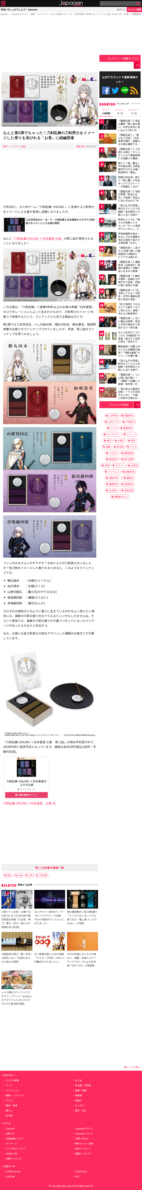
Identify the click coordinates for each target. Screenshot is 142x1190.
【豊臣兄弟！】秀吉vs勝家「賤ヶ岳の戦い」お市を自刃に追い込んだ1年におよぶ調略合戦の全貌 (129, 127)
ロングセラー (113, 434)
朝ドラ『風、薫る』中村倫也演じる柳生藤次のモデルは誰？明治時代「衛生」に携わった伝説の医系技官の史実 (129, 170)
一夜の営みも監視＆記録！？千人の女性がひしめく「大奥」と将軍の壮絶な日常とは (129, 395)
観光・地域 (11, 1105)
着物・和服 (80, 1090)
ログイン (121, 9)
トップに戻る (133, 1067)
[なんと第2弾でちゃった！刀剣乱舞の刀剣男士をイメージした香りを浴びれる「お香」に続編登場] (49, 100)
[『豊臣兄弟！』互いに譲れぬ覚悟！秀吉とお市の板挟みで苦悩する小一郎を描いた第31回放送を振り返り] (107, 322)
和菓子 (78, 1100)
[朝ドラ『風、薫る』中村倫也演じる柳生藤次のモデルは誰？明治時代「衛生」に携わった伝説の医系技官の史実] (107, 167)
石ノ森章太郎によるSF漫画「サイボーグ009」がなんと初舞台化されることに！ (49, 957)
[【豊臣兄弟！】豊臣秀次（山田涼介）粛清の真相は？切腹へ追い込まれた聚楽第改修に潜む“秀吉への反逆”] (107, 266)
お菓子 (121, 440)
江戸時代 (113, 415)
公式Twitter (115, 90)
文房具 (134, 465)
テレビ (133, 446)
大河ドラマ (113, 421)
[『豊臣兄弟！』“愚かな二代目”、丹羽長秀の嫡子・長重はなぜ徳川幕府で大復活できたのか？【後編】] (107, 139)
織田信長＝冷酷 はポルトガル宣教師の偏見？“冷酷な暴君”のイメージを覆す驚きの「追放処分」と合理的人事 (129, 353)
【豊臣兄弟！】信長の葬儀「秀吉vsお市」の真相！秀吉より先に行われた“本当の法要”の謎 (129, 197)
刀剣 (30, 875)
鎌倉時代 (113, 484)
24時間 (106, 112)
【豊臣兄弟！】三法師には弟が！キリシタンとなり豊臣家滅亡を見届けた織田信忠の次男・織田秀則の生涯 (129, 156)
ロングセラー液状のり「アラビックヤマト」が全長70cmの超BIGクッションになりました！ (49, 917)
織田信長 (128, 453)
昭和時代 (128, 484)
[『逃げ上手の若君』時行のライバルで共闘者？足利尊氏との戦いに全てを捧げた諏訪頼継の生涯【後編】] (107, 365)
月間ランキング (14, 1158)
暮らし (9, 1110)
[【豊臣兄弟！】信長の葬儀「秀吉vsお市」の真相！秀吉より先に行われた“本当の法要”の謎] (107, 195)
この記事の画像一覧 (51, 867)
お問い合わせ (82, 1138)
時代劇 (120, 446)
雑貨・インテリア (39, 13)
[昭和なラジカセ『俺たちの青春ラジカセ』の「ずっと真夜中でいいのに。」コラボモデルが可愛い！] (107, 223)
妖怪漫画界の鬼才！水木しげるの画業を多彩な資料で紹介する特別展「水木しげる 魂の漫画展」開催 (129, 240)
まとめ (78, 1080)
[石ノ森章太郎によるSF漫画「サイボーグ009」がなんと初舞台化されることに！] (49, 942)
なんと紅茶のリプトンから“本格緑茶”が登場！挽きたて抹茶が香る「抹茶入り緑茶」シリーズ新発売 (129, 338)
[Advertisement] (49, 44)
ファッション (12, 1090)
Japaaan (71, 4)
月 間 (133, 112)
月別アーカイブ (83, 1148)
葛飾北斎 (128, 490)
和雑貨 (78, 1095)
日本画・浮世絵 (83, 1085)
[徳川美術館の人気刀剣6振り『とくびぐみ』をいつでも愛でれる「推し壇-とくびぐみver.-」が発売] (82, 900)
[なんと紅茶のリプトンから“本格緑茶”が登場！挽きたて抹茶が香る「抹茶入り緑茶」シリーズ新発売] (107, 336)
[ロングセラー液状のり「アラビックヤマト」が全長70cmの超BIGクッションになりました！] (49, 900)
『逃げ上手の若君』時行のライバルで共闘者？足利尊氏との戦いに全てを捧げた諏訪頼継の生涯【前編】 (129, 213)
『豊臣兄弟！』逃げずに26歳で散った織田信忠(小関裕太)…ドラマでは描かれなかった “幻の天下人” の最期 (129, 255)
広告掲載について (15, 1138)
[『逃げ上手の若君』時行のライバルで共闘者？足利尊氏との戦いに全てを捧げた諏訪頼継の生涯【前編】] (107, 209)
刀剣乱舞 (43, 875)
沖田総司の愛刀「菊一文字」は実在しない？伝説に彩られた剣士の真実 (16, 957)
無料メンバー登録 (84, 1143)
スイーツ (131, 434)
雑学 (109, 440)
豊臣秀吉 (130, 471)
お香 (20, 875)
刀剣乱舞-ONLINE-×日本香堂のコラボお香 (26, 783)
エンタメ (79, 1105)
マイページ (11, 1143)
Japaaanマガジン (19, 13)
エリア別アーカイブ (16, 1148)
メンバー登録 (134, 9)
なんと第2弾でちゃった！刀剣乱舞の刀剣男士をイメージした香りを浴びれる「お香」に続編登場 (95, 13)
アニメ (113, 428)
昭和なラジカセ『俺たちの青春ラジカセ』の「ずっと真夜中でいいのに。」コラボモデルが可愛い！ (129, 227)
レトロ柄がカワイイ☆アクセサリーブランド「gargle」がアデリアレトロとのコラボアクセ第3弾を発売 (16, 997)
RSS (134, 90)
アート (9, 1085)
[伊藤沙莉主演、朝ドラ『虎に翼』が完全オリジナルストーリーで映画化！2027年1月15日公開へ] (107, 181)
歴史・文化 (80, 1110)
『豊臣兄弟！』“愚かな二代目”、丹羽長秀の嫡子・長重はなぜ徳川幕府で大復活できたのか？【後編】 (129, 142)
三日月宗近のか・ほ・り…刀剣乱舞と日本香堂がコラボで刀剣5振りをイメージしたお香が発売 (60, 221)
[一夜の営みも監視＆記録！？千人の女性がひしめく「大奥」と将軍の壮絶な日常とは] (107, 393)
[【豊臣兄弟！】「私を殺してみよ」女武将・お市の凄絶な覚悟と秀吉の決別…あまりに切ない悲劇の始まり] (107, 294)
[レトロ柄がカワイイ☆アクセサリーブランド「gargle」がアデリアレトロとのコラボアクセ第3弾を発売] (16, 980)
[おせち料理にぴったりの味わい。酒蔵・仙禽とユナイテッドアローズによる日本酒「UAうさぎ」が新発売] (82, 942)
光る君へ (113, 490)
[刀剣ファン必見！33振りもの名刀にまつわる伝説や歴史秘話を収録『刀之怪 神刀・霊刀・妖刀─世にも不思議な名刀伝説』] (16, 900)
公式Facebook (106, 90)
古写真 (9, 1115)
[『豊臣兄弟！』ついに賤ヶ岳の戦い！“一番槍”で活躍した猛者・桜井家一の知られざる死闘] (107, 379)
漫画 (108, 446)
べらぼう (113, 453)
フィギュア (113, 471)
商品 (24, 146)
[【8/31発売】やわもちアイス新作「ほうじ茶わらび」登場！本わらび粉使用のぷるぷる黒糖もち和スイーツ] (107, 308)
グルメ (9, 1100)
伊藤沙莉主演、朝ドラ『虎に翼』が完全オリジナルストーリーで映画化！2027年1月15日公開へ (129, 183)
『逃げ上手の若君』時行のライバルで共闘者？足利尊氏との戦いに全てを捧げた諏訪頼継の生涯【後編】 (129, 368)
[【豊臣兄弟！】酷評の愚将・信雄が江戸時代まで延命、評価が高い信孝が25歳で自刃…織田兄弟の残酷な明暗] (107, 280)
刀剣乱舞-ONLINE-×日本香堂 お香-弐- (29, 803)
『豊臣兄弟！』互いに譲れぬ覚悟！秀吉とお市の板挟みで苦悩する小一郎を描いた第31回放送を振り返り (129, 325)
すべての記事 (12, 1080)
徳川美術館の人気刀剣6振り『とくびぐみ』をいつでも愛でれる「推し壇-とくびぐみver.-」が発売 (82, 917)
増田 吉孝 (80, 146)
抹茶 (107, 465)
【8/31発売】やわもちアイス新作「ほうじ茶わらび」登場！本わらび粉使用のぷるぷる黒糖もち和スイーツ (129, 311)
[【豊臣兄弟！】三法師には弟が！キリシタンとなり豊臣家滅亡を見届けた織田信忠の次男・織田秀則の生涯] (107, 153)
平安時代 (130, 421)
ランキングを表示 (119, 404)
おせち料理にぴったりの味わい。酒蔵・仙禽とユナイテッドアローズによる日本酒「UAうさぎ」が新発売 (81, 959)
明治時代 (113, 459)
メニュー (3, 3)
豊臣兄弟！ (114, 477)
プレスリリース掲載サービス (122, 58)
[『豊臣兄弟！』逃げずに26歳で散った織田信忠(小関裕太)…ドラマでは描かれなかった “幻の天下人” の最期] (107, 252)
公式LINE (125, 90)
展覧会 (130, 477)
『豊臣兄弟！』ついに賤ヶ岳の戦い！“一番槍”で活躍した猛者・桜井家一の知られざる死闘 (129, 381)
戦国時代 (128, 415)
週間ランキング (83, 1153)
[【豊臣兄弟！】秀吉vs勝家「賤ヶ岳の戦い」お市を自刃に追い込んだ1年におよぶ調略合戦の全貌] (107, 125)
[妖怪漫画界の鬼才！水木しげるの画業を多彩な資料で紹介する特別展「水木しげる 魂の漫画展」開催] (107, 238)
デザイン (120, 465)
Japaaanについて (84, 1133)
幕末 (133, 440)
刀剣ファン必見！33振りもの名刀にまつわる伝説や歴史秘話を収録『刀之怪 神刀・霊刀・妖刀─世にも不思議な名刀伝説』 (16, 919)
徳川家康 (128, 459)
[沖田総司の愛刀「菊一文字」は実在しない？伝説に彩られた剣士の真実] (16, 942)
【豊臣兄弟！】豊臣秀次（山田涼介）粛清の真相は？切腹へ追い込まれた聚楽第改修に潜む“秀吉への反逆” (129, 269)
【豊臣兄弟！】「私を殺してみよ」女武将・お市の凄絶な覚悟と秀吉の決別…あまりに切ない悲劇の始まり (129, 297)
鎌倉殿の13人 (121, 496)
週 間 (120, 112)
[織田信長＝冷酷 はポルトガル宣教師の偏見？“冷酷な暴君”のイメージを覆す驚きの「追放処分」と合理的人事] (107, 350)
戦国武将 (127, 428)
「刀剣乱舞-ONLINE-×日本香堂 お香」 (38, 238)
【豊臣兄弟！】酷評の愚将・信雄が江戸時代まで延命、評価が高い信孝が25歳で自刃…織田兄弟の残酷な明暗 (129, 283)
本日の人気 (11, 1153)
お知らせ (10, 1133)
